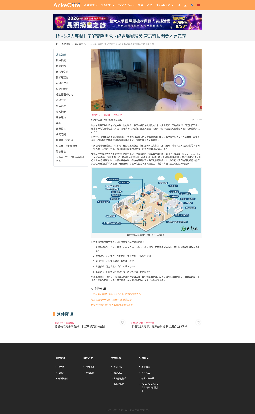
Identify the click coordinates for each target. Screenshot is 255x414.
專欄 (58, 123)
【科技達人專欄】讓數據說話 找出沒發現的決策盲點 (116, 294)
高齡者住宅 (62, 83)
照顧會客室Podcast (66, 145)
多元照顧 (61, 134)
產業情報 (61, 128)
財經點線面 (62, 88)
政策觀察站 (62, 71)
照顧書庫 (61, 106)
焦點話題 (66, 44)
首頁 (55, 44)
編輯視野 (61, 111)
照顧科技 (61, 60)
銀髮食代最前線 (64, 140)
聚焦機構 (61, 151)
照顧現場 (61, 66)
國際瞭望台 (62, 77)
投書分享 (61, 100)
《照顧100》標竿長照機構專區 (70, 159)
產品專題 (61, 117)
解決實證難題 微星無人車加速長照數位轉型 (112, 304)
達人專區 (79, 44)
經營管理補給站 (64, 94)
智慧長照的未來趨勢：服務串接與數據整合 (111, 299)
